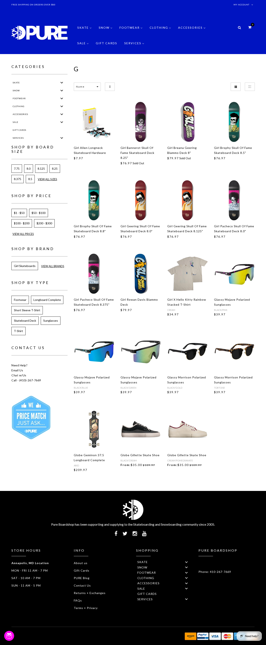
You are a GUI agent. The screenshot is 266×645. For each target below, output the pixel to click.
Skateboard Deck (25, 320)
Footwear (20, 299)
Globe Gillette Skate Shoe (140, 455)
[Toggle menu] (61, 82)
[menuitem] (84, 30)
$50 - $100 (39, 213)
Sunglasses (50, 320)
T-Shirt (18, 331)
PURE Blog (82, 578)
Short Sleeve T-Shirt (27, 310)
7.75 (17, 168)
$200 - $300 (44, 223)
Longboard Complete (47, 299)
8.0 (29, 168)
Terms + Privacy (86, 608)
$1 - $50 (19, 213)
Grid (236, 87)
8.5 (30, 179)
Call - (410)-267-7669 (26, 380)
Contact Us (82, 585)
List (250, 87)
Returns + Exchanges (90, 593)
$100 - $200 (22, 223)
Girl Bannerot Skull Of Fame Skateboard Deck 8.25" (137, 152)
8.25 (55, 168)
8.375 (17, 179)
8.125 (41, 168)
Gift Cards (81, 570)
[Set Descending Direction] (110, 86)
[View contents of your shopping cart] (249, 27)
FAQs (78, 600)
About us (80, 563)
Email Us (17, 370)
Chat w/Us (18, 375)
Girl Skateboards (25, 266)
